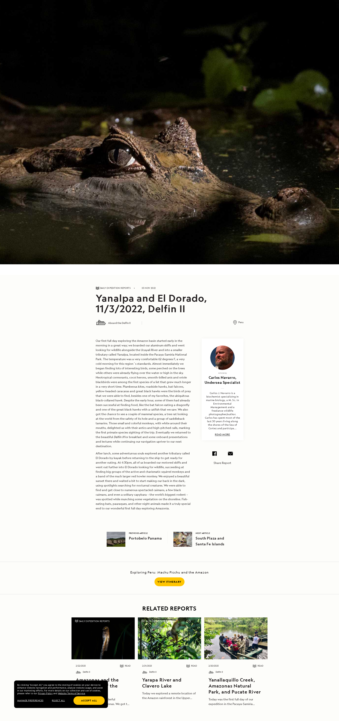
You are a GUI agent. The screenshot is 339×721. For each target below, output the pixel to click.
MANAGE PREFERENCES (30, 700)
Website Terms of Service (71, 693)
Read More (222, 434)
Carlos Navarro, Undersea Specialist (222, 380)
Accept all (89, 700)
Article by (222, 373)
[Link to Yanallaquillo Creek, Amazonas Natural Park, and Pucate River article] (235, 638)
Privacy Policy (45, 693)
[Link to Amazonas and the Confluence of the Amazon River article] (103, 638)
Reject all (58, 700)
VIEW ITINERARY (169, 581)
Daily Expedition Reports (94, 621)
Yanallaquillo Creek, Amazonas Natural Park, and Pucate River (235, 686)
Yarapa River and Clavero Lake (162, 683)
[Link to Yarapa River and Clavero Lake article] (169, 638)
